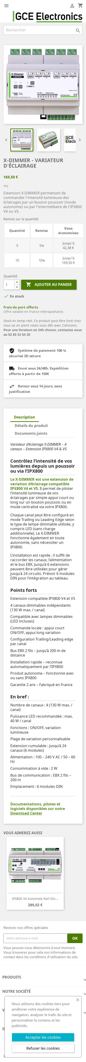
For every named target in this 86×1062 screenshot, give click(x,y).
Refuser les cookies (43, 1048)
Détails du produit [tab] (31, 425)
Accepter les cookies (43, 1037)
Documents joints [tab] (31, 433)
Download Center (26, 813)
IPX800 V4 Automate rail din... (35, 898)
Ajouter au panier (49, 284)
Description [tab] (24, 417)
